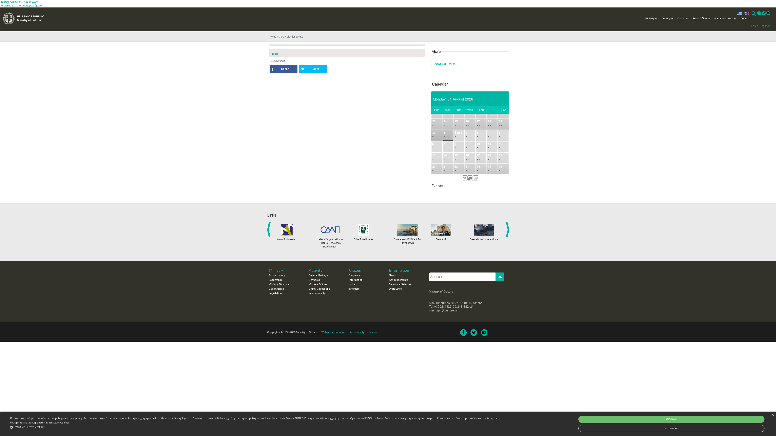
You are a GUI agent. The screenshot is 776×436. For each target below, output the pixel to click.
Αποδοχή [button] (671, 419)
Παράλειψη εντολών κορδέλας (19, 1)
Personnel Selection (400, 284)
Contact (745, 18)
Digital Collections (319, 288)
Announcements (723, 18)
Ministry (649, 18)
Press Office (700, 18)
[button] (255, 427)
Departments (276, 288)
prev (269, 229)
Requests (354, 275)
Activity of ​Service (444, 63)
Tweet (315, 69)
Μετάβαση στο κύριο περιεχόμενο (21, 5)
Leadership (275, 279)
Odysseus (315, 279)
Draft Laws (395, 288)
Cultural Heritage (318, 275)
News (392, 275)
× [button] (772, 415)
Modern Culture (318, 284)
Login (754, 25)
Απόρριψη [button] (671, 428)
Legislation (275, 293)
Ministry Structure (279, 284)
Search (753, 13)
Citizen (681, 18)
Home (273, 36)
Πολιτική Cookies (59, 422)
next (508, 229)
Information (356, 279)
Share (285, 69)
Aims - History (277, 275)
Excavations (278, 60)
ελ (738, 13)
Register (765, 25)
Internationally (317, 293)
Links (352, 284)
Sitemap (354, 288)
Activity (666, 18)
